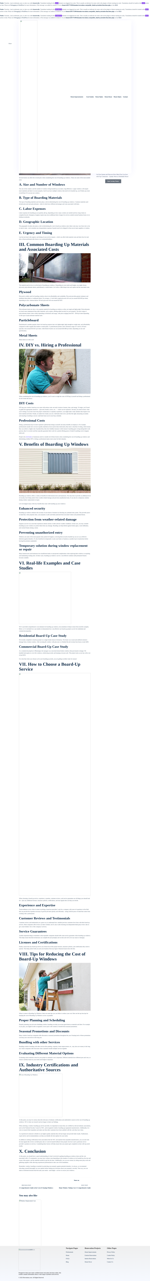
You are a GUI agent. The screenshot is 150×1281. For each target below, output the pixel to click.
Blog (67, 1262)
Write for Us (110, 1258)
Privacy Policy (111, 1252)
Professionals (69, 1252)
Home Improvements (90, 1252)
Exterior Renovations (90, 1255)
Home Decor (88, 1262)
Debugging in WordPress (17, 5)
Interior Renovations (90, 1258)
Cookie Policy (111, 1255)
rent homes (29, 437)
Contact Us (110, 1262)
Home (67, 1255)
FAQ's (67, 1258)
